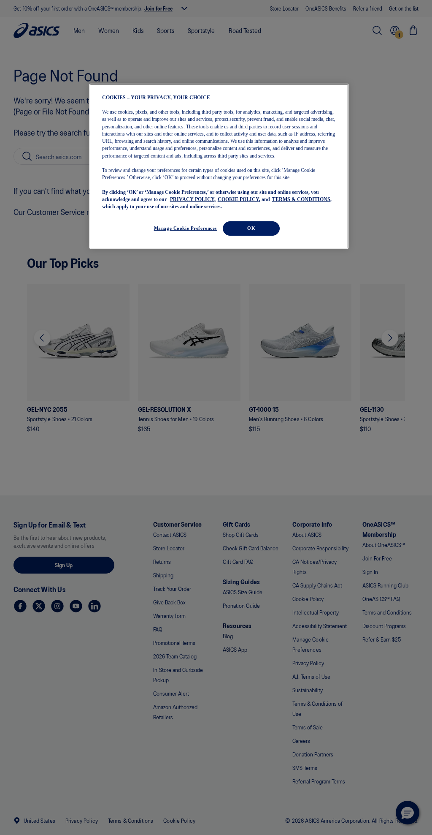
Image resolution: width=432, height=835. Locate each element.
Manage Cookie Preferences (185, 228)
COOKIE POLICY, (239, 199)
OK (251, 228)
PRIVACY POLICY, (193, 199)
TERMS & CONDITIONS (301, 199)
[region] (218, 166)
